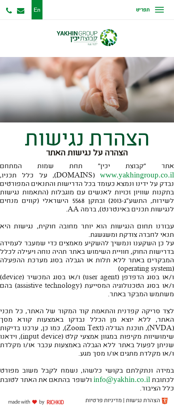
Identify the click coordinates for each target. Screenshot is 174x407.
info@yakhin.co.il (121, 379)
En (37, 9)
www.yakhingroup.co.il (137, 175)
